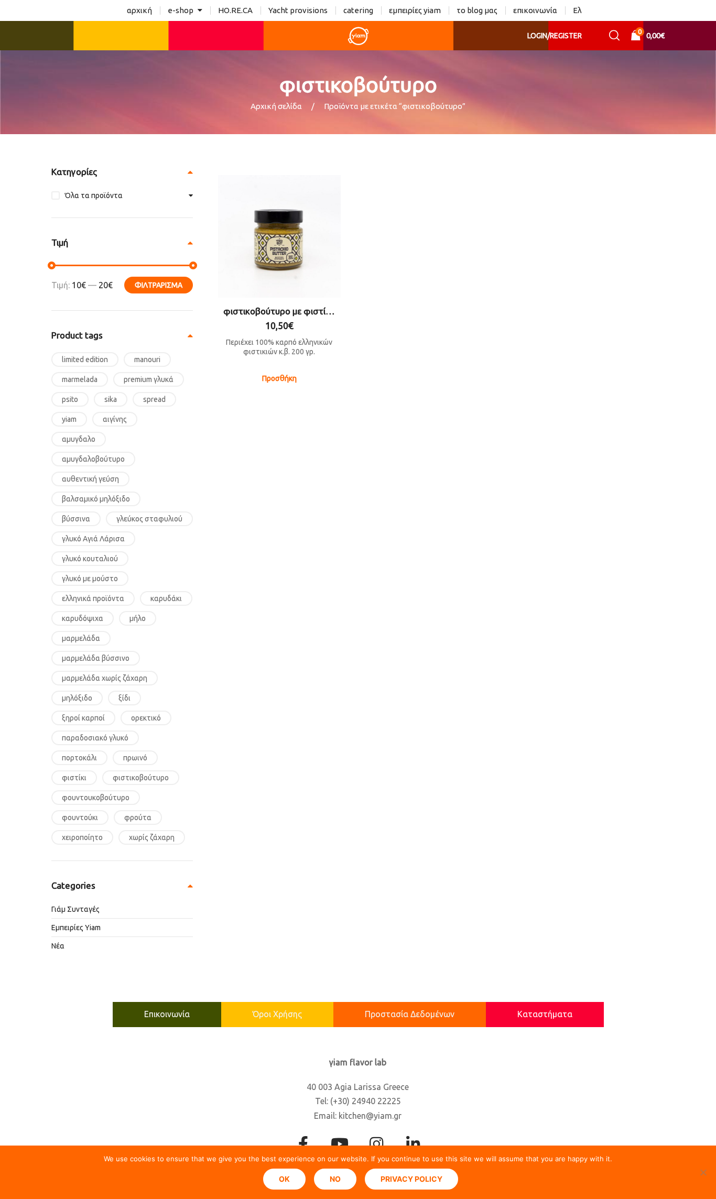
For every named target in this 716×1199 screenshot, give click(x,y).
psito (70, 399)
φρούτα (137, 817)
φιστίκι (74, 777)
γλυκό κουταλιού (90, 558)
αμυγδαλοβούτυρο (93, 459)
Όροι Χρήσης (277, 1014)
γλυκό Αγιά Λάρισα (93, 539)
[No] (703, 1172)
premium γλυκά (148, 379)
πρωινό (135, 758)
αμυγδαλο (78, 439)
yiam (69, 419)
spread (154, 399)
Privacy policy (411, 1178)
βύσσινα (76, 519)
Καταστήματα (544, 1014)
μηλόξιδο (77, 698)
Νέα (57, 946)
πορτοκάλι (79, 758)
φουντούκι (80, 817)
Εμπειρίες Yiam (76, 927)
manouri (147, 359)
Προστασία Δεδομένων (409, 1014)
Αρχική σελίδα (276, 106)
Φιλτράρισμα (158, 285)
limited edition (85, 359)
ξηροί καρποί (83, 718)
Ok (284, 1178)
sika (110, 399)
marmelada (79, 379)
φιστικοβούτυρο (141, 777)
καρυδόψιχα (82, 618)
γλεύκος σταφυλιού (149, 519)
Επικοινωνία (167, 1014)
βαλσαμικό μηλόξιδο (96, 499)
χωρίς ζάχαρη (152, 837)
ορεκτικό (146, 718)
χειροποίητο (82, 837)
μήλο (137, 618)
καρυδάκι (166, 598)
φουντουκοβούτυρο (95, 797)
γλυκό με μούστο (90, 578)
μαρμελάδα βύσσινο (95, 658)
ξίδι (124, 698)
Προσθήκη (279, 378)
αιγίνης (115, 419)
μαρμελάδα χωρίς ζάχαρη (104, 678)
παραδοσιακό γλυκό (95, 738)
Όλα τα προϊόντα (94, 195)
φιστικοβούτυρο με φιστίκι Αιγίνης (279, 311)
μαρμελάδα (81, 638)
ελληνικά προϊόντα (93, 598)
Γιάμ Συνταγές (75, 909)
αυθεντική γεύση (90, 479)
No (335, 1178)
